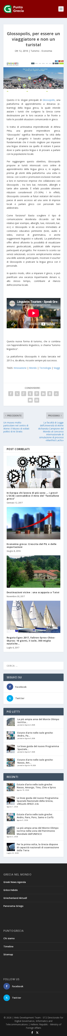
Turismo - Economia (41, 50)
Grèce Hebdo (10, 890)
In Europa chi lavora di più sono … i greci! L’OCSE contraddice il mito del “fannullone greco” (33, 495)
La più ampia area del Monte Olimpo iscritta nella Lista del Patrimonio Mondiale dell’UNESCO (38, 830)
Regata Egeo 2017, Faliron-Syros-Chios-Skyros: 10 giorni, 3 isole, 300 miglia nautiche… (31, 640)
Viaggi (57, 367)
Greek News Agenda (14, 882)
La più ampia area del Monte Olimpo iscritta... (38, 721)
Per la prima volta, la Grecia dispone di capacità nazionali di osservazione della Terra (38, 847)
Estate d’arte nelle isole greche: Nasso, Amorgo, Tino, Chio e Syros (36, 786)
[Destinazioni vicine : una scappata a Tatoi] (33, 571)
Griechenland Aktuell (15, 898)
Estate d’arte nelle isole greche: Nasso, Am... (35, 761)
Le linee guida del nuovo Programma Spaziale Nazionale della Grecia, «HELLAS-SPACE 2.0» (37, 800)
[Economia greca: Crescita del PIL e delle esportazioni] (33, 523)
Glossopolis (49, 100)
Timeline (8, 946)
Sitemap (8, 954)
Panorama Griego (13, 905)
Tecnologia (45, 367)
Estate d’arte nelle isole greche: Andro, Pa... (35, 734)
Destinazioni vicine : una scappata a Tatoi (33, 592)
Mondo (33, 367)
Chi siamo (9, 938)
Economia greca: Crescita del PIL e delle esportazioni (32, 545)
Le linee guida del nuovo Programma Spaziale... (38, 748)
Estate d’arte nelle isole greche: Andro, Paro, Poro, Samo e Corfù (35, 816)
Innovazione (20, 367)
